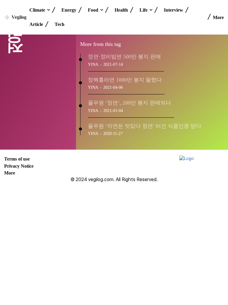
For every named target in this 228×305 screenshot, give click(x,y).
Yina (93, 64)
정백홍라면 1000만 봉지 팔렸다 (125, 80)
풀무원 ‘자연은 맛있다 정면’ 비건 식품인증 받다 (144, 126)
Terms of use (17, 158)
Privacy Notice (19, 166)
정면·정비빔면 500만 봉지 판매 (124, 57)
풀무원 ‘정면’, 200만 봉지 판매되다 (129, 103)
